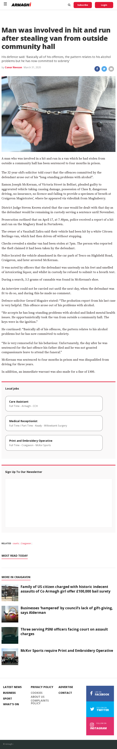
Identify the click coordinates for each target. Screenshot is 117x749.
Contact (65, 693)
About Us (37, 696)
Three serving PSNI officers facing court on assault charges (64, 631)
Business (9, 693)
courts (16, 543)
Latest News (12, 687)
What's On (11, 704)
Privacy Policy (42, 687)
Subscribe (82, 4)
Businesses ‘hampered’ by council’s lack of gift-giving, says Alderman (67, 610)
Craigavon (26, 543)
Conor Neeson (13, 67)
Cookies (37, 693)
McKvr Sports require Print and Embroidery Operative (67, 650)
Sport (7, 698)
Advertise (65, 687)
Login (104, 4)
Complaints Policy (40, 702)
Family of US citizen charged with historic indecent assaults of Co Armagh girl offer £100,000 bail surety (65, 588)
